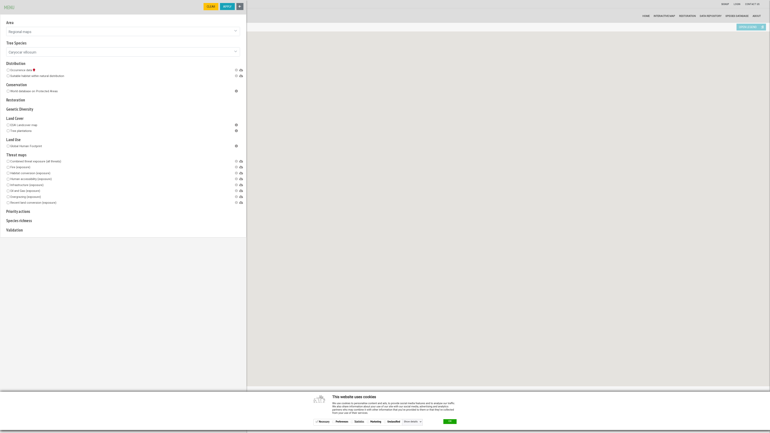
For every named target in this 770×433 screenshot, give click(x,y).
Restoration (687, 16)
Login (737, 4)
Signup (725, 4)
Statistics (359, 421)
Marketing (375, 421)
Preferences (342, 421)
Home (646, 16)
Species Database (737, 16)
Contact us (752, 4)
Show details (410, 421)
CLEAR (211, 7)
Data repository (710, 16)
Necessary (324, 421)
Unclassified (393, 421)
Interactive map (664, 16)
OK (450, 421)
